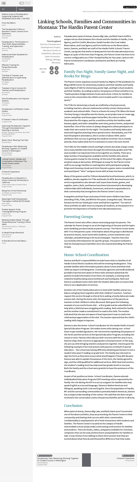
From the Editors (9, 24)
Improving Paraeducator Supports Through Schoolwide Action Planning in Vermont (16, 131)
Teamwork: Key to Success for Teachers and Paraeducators (14, 91)
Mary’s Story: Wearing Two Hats (15, 141)
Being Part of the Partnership (14, 192)
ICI (3, 9)
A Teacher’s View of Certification (15, 120)
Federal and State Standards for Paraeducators (15, 57)
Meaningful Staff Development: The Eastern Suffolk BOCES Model (16, 202)
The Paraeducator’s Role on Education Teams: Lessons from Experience (15, 33)
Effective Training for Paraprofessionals (10, 68)
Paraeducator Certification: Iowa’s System (15, 112)
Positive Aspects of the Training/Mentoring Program (14, 212)
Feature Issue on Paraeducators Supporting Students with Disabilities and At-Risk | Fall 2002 (16, 16)
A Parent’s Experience (11, 173)
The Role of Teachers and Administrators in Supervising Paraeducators (14, 79)
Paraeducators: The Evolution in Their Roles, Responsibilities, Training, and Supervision (15, 46)
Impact (21, 9)
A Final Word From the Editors (14, 242)
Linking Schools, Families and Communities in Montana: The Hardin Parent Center (14, 163)
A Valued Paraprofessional (13, 234)
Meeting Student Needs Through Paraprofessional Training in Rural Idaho (16, 224)
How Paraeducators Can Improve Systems (15, 101)
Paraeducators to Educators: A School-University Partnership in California (15, 182)
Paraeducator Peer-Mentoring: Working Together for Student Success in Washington (14, 150)
